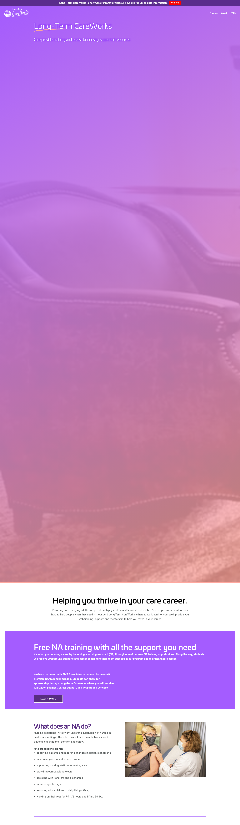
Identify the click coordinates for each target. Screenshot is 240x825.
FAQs (233, 12)
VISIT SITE (175, 3)
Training (214, 12)
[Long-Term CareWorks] (24, 12)
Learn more (48, 698)
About (224, 12)
